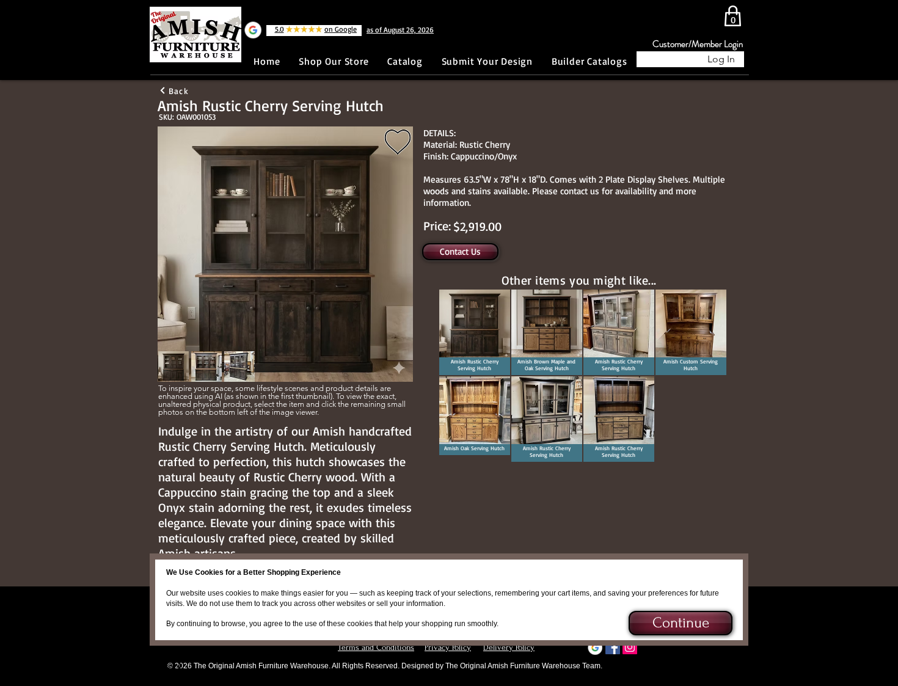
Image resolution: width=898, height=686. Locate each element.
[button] (679, 623)
